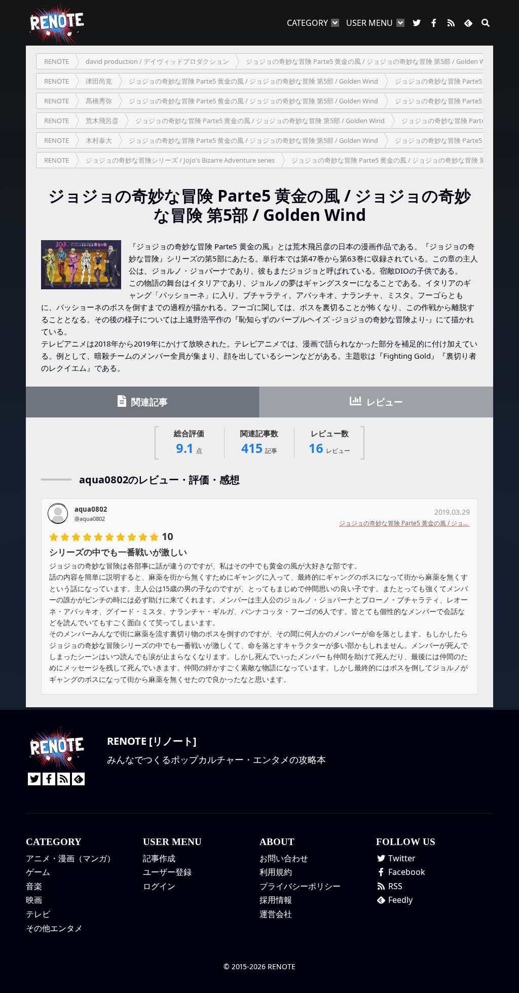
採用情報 (276, 899)
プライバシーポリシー (300, 886)
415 (259, 442)
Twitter (401, 858)
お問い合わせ (284, 858)
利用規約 (276, 871)
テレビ (38, 914)
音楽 (34, 886)
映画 (34, 899)
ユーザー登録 (167, 871)
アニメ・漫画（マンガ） (70, 858)
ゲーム (38, 871)
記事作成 (159, 858)
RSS (394, 886)
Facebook (405, 871)
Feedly (399, 899)
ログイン (159, 886)
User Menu (369, 22)
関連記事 (148, 402)
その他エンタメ (54, 928)
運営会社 (276, 914)
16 (329, 442)
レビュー (383, 402)
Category (307, 22)
